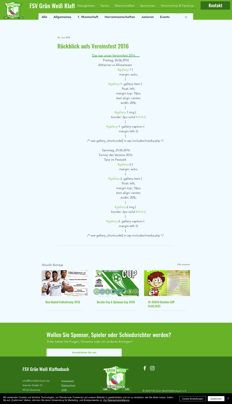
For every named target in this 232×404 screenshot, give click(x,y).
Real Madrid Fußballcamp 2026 (62, 302)
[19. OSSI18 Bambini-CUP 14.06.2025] (167, 283)
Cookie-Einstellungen (192, 398)
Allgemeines (62, 17)
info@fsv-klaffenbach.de (36, 380)
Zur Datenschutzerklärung (116, 400)
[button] (185, 17)
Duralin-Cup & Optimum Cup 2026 (116, 302)
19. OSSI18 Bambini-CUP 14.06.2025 (161, 304)
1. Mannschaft (87, 17)
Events (165, 17)
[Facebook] (145, 368)
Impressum (67, 380)
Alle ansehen (183, 264)
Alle (44, 17)
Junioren (147, 17)
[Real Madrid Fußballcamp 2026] (65, 283)
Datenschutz (68, 385)
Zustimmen (216, 398)
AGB (64, 389)
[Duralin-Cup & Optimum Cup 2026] (116, 283)
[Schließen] (228, 398)
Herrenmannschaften (120, 17)
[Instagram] (152, 368)
